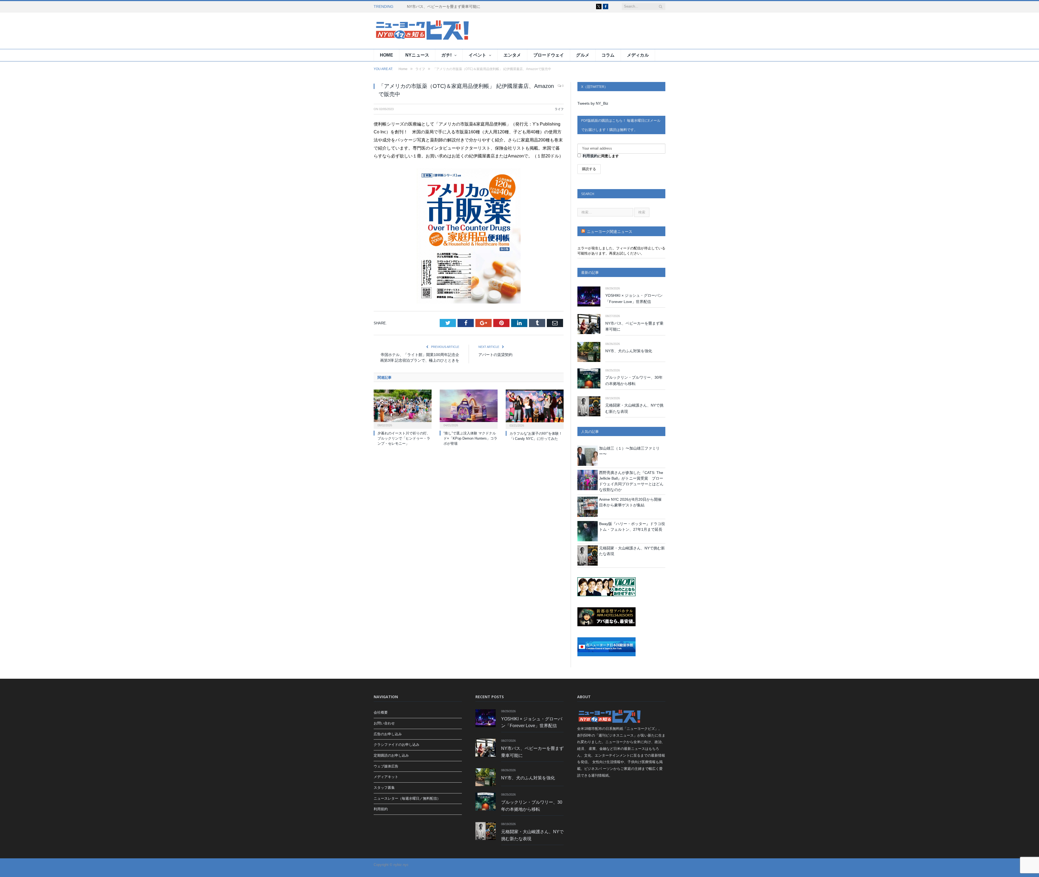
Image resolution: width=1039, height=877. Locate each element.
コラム (608, 55)
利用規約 (590, 156)
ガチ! (446, 55)
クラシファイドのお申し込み (396, 745)
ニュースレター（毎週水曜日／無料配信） (407, 798)
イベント (477, 55)
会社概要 (381, 712)
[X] (598, 6)
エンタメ (512, 55)
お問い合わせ (384, 723)
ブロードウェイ (548, 55)
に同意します (601, 156)
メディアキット (386, 777)
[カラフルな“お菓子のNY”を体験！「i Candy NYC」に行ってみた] (535, 409)
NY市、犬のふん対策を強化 (628, 351)
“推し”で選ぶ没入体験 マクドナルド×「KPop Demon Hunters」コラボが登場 (470, 438)
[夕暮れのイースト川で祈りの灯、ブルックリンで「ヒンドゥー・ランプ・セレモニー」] (403, 408)
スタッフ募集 (384, 788)
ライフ (559, 109)
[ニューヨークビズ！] (406, 30)
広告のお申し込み (388, 734)
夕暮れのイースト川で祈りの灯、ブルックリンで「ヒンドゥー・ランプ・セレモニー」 (403, 438)
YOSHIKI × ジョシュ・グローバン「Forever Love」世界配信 (634, 298)
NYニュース (417, 55)
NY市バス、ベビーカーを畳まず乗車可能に (443, 6)
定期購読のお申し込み (391, 755)
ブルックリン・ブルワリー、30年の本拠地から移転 (634, 380)
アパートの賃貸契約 (495, 354)
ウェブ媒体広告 (386, 766)
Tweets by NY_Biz (592, 103)
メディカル (638, 55)
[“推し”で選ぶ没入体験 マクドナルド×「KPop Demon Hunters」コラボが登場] (469, 408)
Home (386, 55)
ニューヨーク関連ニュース (609, 231)
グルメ (582, 55)
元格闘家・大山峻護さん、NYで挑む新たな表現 (634, 408)
